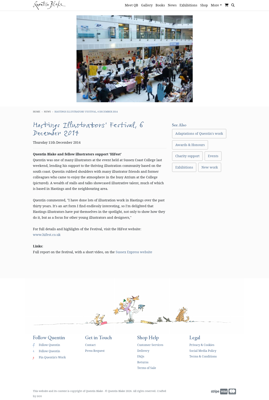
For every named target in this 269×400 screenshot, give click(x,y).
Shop (204, 5)
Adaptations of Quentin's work (199, 133)
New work (209, 167)
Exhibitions (188, 5)
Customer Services (150, 345)
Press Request (95, 351)
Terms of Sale (146, 368)
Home (36, 111)
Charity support (187, 156)
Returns (142, 362)
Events (213, 156)
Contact (90, 345)
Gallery (147, 5)
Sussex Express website (134, 252)
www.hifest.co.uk (47, 234)
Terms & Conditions (203, 356)
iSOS (39, 396)
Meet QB (131, 5)
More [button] (215, 5)
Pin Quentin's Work (49, 357)
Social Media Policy (202, 351)
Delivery (143, 351)
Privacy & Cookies (201, 345)
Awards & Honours (190, 145)
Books (160, 5)
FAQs (140, 356)
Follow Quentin (46, 345)
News (172, 5)
